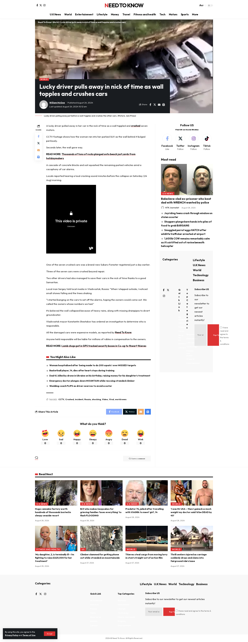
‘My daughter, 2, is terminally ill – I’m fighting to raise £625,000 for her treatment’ (54, 557)
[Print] (164, 104)
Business (198, 280)
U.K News (167, 193)
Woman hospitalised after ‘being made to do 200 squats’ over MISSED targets (92, 365)
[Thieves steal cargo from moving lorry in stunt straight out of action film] (146, 538)
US (83, 549)
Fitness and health (48, 549)
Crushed (69, 399)
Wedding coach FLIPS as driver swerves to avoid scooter (80, 385)
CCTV (61, 399)
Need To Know (123, 5)
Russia (87, 399)
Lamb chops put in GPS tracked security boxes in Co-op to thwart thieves (104, 345)
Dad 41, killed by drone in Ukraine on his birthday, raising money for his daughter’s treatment (99, 375)
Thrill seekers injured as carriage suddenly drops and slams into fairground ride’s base (189, 557)
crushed (135, 125)
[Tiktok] (206, 142)
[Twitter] (41, 5)
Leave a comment (138, 458)
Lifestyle (199, 260)
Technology (201, 275)
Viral (111, 399)
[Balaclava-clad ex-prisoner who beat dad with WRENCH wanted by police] (187, 179)
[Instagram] (44, 5)
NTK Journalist (172, 208)
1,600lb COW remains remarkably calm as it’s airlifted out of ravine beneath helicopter (185, 242)
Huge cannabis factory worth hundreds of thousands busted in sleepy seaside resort (53, 512)
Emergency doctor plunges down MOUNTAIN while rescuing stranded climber (92, 380)
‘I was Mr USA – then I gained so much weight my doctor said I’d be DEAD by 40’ (191, 512)
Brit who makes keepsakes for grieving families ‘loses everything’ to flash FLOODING (100, 512)
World (44, 79)
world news (120, 399)
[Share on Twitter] (155, 104)
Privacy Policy (11, 635)
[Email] (159, 104)
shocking (96, 399)
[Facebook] (37, 5)
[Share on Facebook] (150, 104)
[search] (195, 5)
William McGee (57, 102)
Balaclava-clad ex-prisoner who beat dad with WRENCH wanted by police (186, 200)
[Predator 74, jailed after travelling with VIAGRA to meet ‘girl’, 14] (146, 493)
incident (79, 399)
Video (105, 399)
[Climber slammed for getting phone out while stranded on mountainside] (101, 538)
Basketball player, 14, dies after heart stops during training (81, 370)
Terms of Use (29, 635)
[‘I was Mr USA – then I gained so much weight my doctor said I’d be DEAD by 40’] (192, 493)
